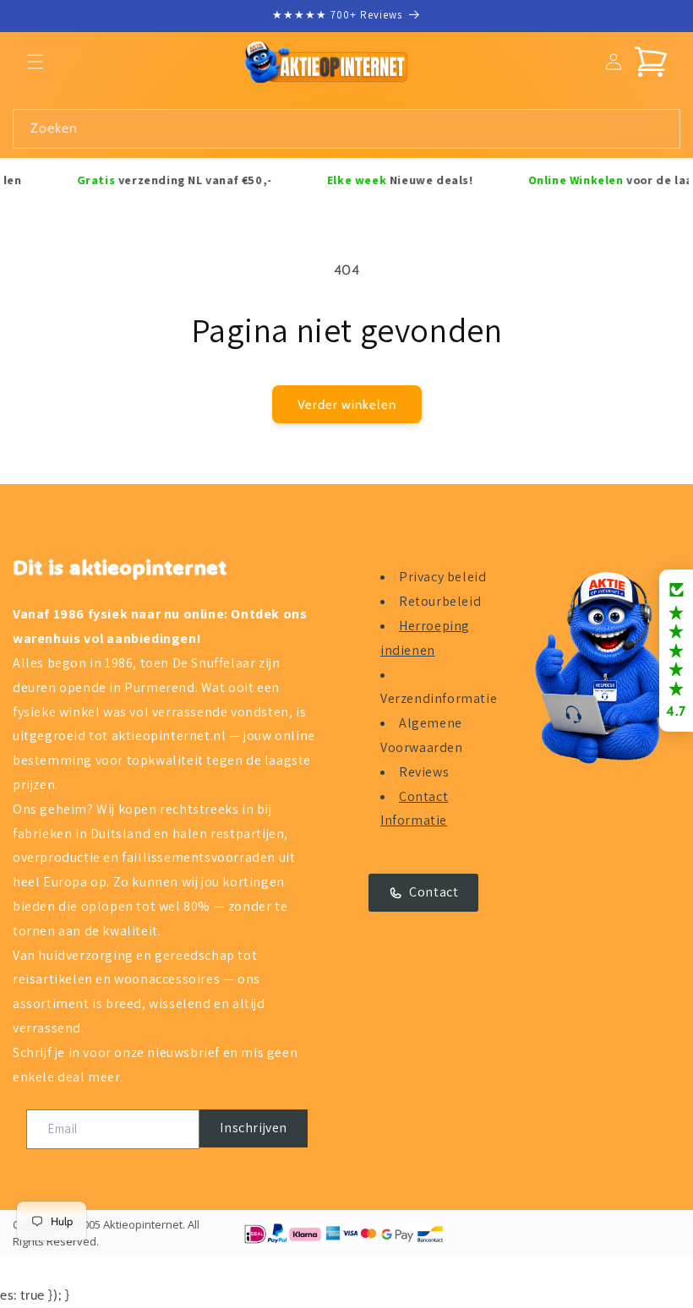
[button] (35, 61)
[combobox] (346, 129)
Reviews (424, 772)
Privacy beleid (442, 577)
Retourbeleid (440, 601)
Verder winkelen (346, 404)
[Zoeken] (660, 128)
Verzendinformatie (438, 698)
